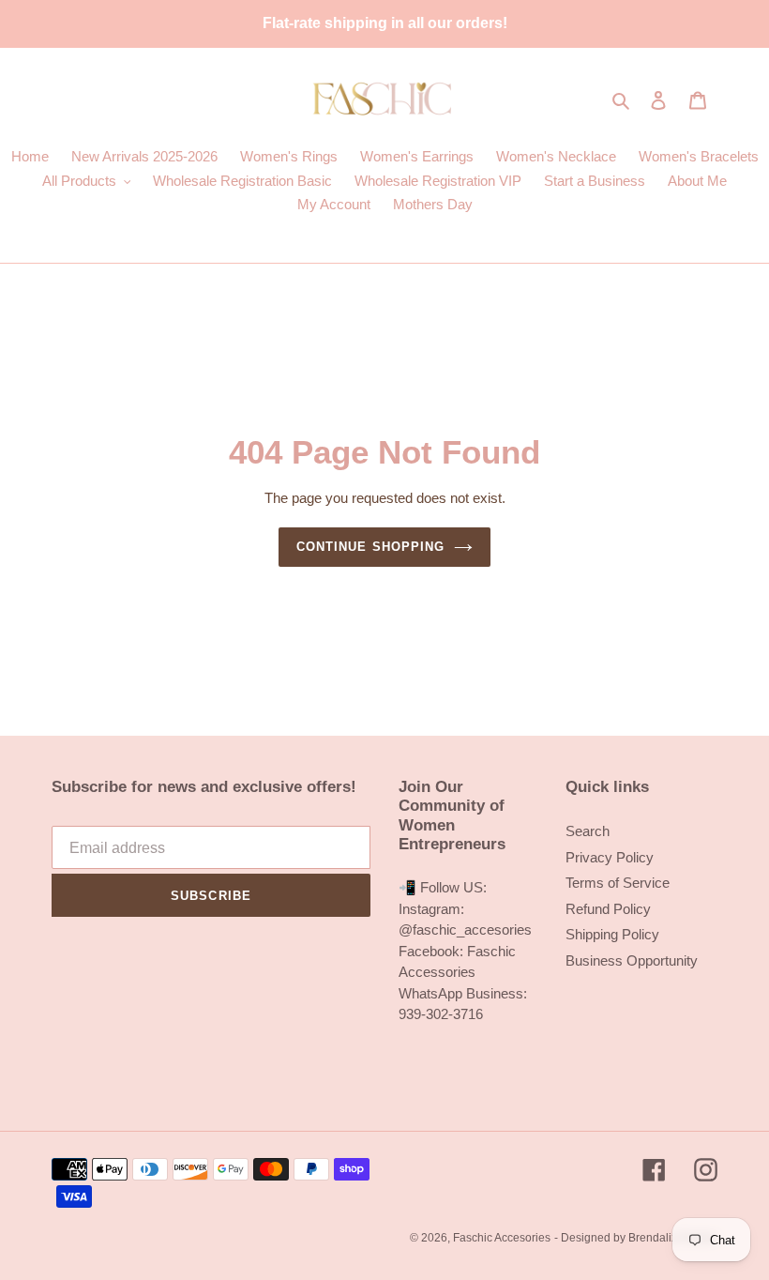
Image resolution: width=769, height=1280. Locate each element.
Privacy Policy (609, 857)
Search (587, 831)
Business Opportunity (631, 960)
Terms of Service (617, 883)
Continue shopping (370, 547)
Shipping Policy (612, 934)
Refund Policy (608, 909)
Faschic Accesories (501, 1237)
